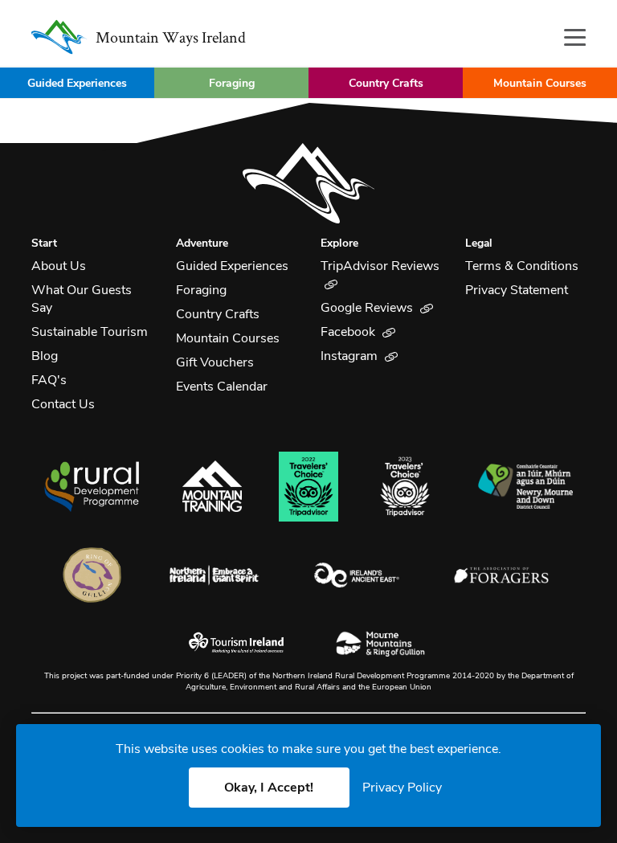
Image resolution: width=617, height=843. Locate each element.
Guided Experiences (77, 83)
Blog (44, 356)
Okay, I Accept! (268, 787)
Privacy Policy (402, 787)
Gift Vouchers (215, 362)
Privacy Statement (516, 290)
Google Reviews (368, 308)
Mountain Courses (539, 83)
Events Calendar (222, 386)
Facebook (349, 332)
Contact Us (63, 404)
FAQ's (49, 380)
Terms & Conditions (521, 266)
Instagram (351, 356)
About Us (58, 266)
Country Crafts (386, 83)
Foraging (232, 83)
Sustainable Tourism (89, 332)
